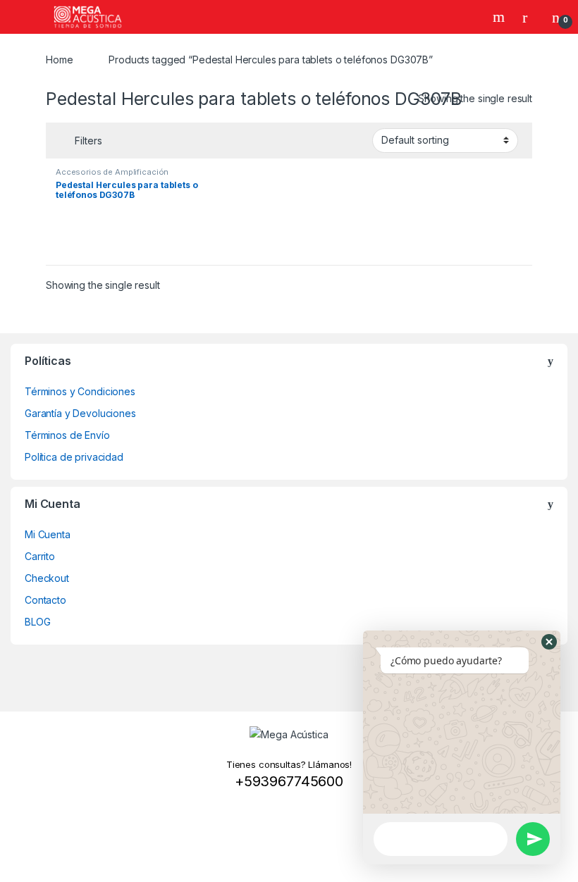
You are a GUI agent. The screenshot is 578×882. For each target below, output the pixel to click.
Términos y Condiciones (80, 391)
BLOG (37, 622)
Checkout (47, 578)
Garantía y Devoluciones (80, 413)
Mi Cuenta (47, 534)
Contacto (45, 600)
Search (500, 17)
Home (59, 60)
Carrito (40, 556)
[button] (549, 642)
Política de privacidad (74, 457)
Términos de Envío (67, 435)
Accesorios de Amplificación (112, 172)
